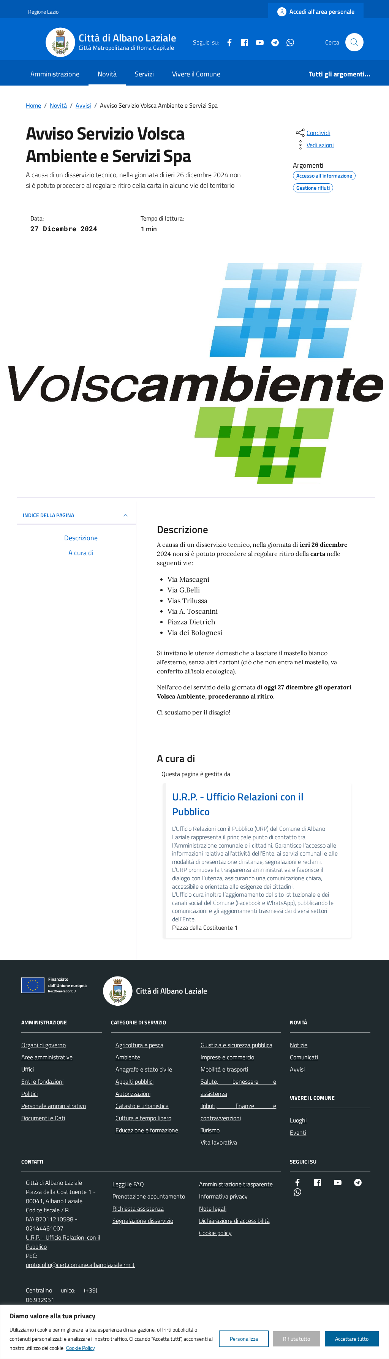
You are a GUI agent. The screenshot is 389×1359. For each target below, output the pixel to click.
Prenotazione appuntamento (148, 1196)
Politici (29, 1093)
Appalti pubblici (134, 1081)
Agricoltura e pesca (139, 1044)
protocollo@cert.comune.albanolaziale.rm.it (80, 1264)
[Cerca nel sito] (354, 42)
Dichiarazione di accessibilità (234, 1220)
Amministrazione (54, 74)
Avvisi (297, 1069)
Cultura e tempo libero (143, 1117)
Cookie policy (215, 1232)
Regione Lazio (43, 12)
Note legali (212, 1208)
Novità (107, 74)
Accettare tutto (351, 1339)
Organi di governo (43, 1044)
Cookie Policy (80, 1348)
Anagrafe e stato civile (143, 1069)
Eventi (298, 1132)
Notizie (298, 1044)
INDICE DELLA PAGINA (48, 515)
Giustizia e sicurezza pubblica (236, 1044)
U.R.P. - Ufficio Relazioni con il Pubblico (238, 804)
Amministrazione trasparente (236, 1184)
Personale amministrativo (53, 1105)
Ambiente (127, 1057)
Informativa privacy (223, 1196)
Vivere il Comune (196, 74)
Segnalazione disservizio (142, 1220)
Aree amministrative (47, 1057)
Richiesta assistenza (138, 1208)
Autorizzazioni (132, 1093)
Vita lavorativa (219, 1142)
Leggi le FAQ (128, 1184)
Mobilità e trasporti (224, 1069)
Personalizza (244, 1339)
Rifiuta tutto (296, 1339)
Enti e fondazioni (42, 1081)
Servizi (144, 74)
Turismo (210, 1130)
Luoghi (298, 1120)
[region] (194, 1332)
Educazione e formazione (146, 1130)
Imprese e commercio (227, 1057)
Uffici (27, 1069)
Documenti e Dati (43, 1117)
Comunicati (304, 1057)
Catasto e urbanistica (142, 1105)
